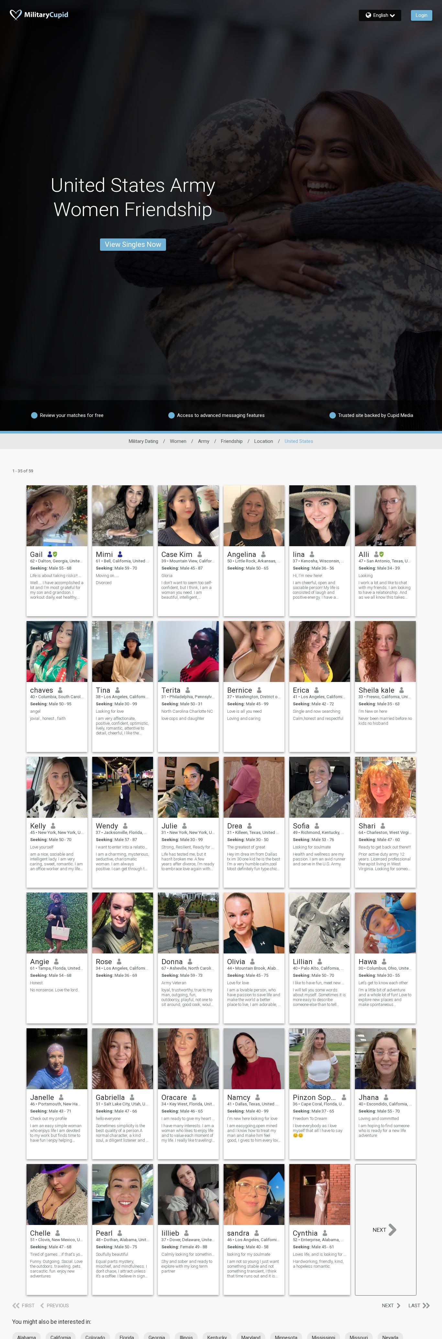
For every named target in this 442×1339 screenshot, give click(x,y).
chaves (41, 690)
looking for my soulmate (248, 1254)
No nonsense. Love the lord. (54, 989)
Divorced (104, 582)
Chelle (40, 1233)
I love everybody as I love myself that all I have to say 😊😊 (317, 1130)
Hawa (368, 961)
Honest (36, 982)
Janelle (42, 1097)
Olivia (236, 961)
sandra (238, 1233)
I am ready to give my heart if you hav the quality (188, 1118)
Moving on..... (107, 575)
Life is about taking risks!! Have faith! (57, 575)
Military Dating (143, 441)
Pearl (104, 1233)
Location (263, 441)
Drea (234, 826)
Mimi (104, 554)
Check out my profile (48, 1118)
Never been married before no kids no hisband (385, 721)
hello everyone (108, 1118)
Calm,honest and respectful (318, 718)
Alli (364, 554)
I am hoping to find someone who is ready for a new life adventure (384, 1130)
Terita (171, 690)
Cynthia (305, 1233)
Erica (301, 690)
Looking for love (110, 711)
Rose (104, 961)
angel (35, 711)
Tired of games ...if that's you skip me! (57, 1254)
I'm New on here (373, 711)
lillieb (170, 1233)
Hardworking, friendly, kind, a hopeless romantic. (318, 1264)
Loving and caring (243, 718)
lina (299, 554)
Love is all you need (244, 711)
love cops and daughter (182, 718)
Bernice (239, 690)
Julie (169, 826)
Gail (36, 554)
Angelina (241, 554)
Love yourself (41, 847)
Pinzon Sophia (315, 1097)
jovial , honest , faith (48, 718)
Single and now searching (316, 711)
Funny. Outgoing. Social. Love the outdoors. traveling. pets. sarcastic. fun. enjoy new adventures (56, 1268)
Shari (367, 826)
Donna (172, 961)
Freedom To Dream (310, 1118)
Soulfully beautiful (112, 1254)
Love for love (238, 982)
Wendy (107, 826)
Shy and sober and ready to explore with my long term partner (186, 1266)
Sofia (301, 826)
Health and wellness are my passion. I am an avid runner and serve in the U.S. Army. (319, 859)
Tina (103, 690)
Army (203, 441)
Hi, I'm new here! (307, 575)
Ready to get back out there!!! (385, 847)
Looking (366, 575)
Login (421, 15)
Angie (39, 961)
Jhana (369, 1097)
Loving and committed (379, 1118)
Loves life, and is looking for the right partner (320, 1254)
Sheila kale (376, 690)
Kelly (38, 826)
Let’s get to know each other (383, 982)
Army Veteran (173, 982)
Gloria (166, 575)
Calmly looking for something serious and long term (188, 1254)
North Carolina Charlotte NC (187, 711)
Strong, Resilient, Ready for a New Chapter (188, 847)
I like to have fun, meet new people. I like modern (320, 982)
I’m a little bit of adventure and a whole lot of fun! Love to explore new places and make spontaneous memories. (385, 997)
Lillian (303, 961)
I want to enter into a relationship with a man (122, 847)
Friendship (232, 441)
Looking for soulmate (312, 847)
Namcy (238, 1097)
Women (178, 441)
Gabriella (110, 1097)
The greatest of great (246, 847)
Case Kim (177, 554)
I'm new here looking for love (252, 1118)
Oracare (174, 1097)
